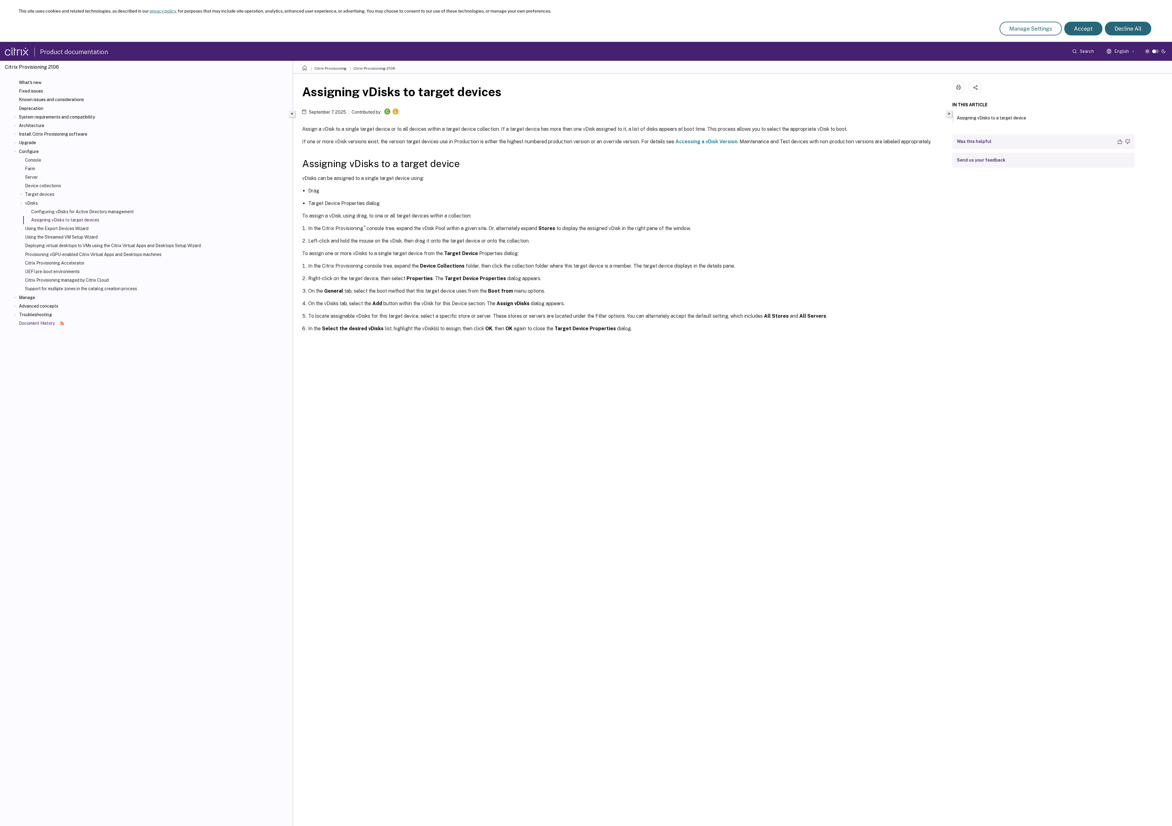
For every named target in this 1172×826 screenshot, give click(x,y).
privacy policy (163, 11)
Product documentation (74, 52)
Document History (37, 323)
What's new (30, 82)
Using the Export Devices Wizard (57, 228)
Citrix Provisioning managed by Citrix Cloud (67, 280)
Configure (29, 151)
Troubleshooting (35, 314)
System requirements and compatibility (57, 117)
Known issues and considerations (51, 99)
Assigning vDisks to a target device (991, 117)
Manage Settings (1030, 28)
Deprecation (31, 108)
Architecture (31, 125)
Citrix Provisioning (330, 68)
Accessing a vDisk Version (706, 141)
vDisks (31, 203)
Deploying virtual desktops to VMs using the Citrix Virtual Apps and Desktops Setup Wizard (113, 245)
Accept (1083, 28)
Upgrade (27, 142)
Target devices (39, 194)
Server (31, 177)
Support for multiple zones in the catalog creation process (81, 288)
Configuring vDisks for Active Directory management (82, 211)
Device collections (43, 185)
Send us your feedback (981, 160)
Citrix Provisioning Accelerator (55, 263)
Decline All (1128, 28)
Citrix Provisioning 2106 (374, 68)
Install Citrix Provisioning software (53, 134)
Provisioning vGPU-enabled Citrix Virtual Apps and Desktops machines (93, 254)
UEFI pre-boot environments (52, 271)
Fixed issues (31, 91)
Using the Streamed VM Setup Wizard (61, 237)
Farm (30, 168)
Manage (27, 297)
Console (33, 160)
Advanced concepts (38, 306)
